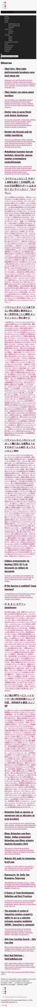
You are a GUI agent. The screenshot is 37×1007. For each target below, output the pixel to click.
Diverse (7, 51)
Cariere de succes (14, 23)
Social (6, 22)
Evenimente (8, 47)
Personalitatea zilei (14, 25)
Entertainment (9, 45)
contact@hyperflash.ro (9, 1002)
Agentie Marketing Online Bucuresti (16, 997)
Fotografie (8, 49)
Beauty (10, 33)
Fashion (10, 31)
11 (29, 972)
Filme (10, 38)
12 (30, 972)
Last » (3, 974)
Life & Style (8, 29)
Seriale (10, 40)
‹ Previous (17, 972)
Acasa (7, 16)
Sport (6, 44)
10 (27, 972)
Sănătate (11, 27)
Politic (6, 20)
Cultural (7, 34)
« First (12, 972)
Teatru (10, 36)
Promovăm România (11, 42)
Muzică (7, 18)
